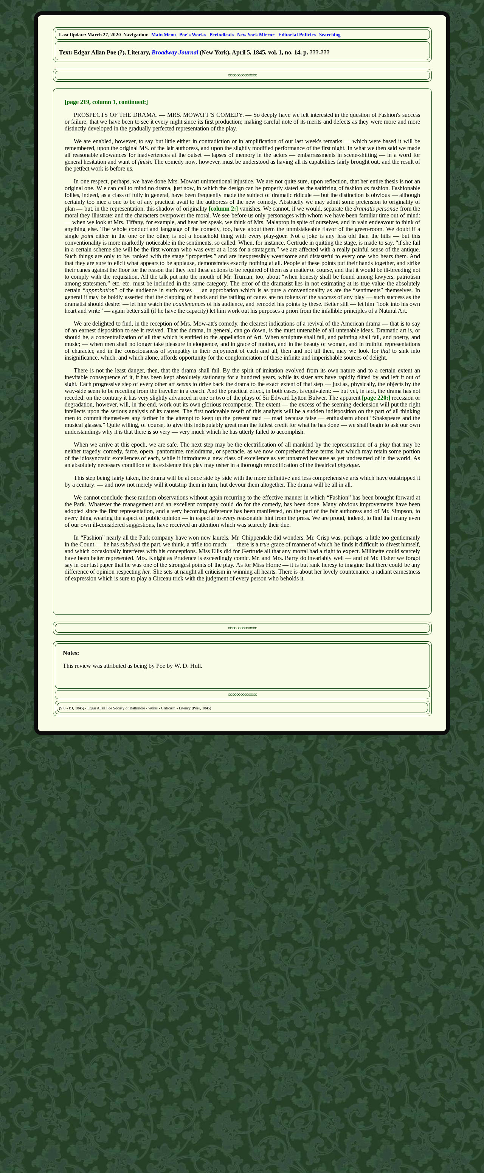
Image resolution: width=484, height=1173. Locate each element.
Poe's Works (192, 34)
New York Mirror (256, 34)
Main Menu (163, 34)
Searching (330, 34)
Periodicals (221, 34)
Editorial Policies (297, 34)
